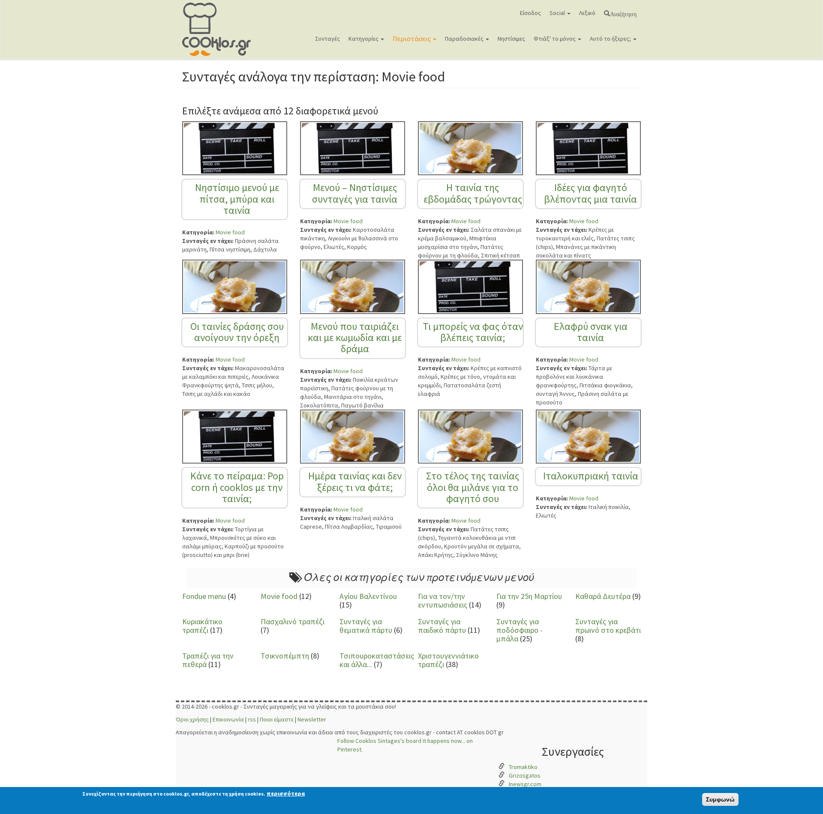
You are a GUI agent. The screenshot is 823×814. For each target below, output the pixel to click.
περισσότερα (286, 793)
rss (252, 719)
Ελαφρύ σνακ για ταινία (591, 332)
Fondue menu (204, 596)
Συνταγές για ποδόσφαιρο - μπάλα (519, 629)
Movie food (230, 232)
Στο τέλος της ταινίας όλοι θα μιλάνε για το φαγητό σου (472, 487)
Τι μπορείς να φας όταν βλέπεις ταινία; (473, 332)
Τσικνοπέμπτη (285, 656)
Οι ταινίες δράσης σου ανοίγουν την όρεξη (237, 332)
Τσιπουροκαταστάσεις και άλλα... (376, 660)
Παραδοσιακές (465, 38)
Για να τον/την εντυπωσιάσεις (442, 600)
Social (558, 13)
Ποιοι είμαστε (277, 719)
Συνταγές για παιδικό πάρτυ (442, 625)
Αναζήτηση (623, 13)
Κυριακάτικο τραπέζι (202, 625)
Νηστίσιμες (511, 38)
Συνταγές (327, 38)
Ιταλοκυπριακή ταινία (590, 475)
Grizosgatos (525, 775)
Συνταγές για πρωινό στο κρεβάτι (608, 625)
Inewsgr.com (525, 784)
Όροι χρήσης (192, 719)
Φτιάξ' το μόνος (555, 38)
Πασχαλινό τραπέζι (292, 621)
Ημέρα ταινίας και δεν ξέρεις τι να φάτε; (355, 481)
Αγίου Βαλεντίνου (368, 596)
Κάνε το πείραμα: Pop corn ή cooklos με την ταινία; (237, 487)
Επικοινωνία (228, 719)
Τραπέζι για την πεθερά (208, 660)
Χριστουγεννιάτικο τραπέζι (448, 660)
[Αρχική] (219, 29)
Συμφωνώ (720, 799)
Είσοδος (530, 13)
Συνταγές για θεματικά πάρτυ (365, 625)
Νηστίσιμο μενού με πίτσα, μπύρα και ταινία (237, 199)
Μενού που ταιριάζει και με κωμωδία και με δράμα (355, 338)
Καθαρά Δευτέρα (603, 596)
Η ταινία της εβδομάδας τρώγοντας (473, 193)
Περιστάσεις (412, 38)
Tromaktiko (523, 767)
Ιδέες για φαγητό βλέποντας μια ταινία (590, 193)
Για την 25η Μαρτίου (529, 596)
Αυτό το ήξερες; (611, 38)
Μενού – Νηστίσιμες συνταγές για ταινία (354, 193)
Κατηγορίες (364, 38)
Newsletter (311, 719)
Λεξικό (587, 13)
